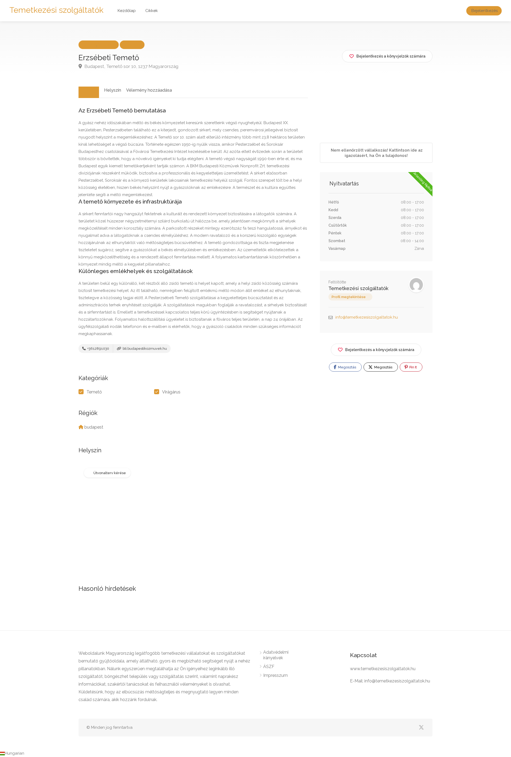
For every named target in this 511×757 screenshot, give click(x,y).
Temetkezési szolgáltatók (56, 10)
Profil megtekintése (349, 297)
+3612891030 (97, 349)
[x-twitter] (412, 727)
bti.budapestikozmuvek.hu (144, 349)
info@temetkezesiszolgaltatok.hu (366, 317)
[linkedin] (377, 727)
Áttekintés (89, 90)
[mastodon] (368, 727)
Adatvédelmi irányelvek (276, 655)
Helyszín (112, 90)
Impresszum (275, 675)
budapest (132, 45)
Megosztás (346, 367)
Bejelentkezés (484, 10)
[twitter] (421, 727)
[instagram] (395, 727)
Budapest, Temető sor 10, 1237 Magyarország (130, 66)
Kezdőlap (127, 10)
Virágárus (106, 45)
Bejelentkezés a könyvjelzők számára (379, 350)
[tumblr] (386, 727)
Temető (89, 45)
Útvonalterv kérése (109, 473)
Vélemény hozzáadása (149, 90)
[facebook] (403, 727)
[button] (255, 753)
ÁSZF (268, 666)
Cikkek (151, 10)
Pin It (413, 367)
